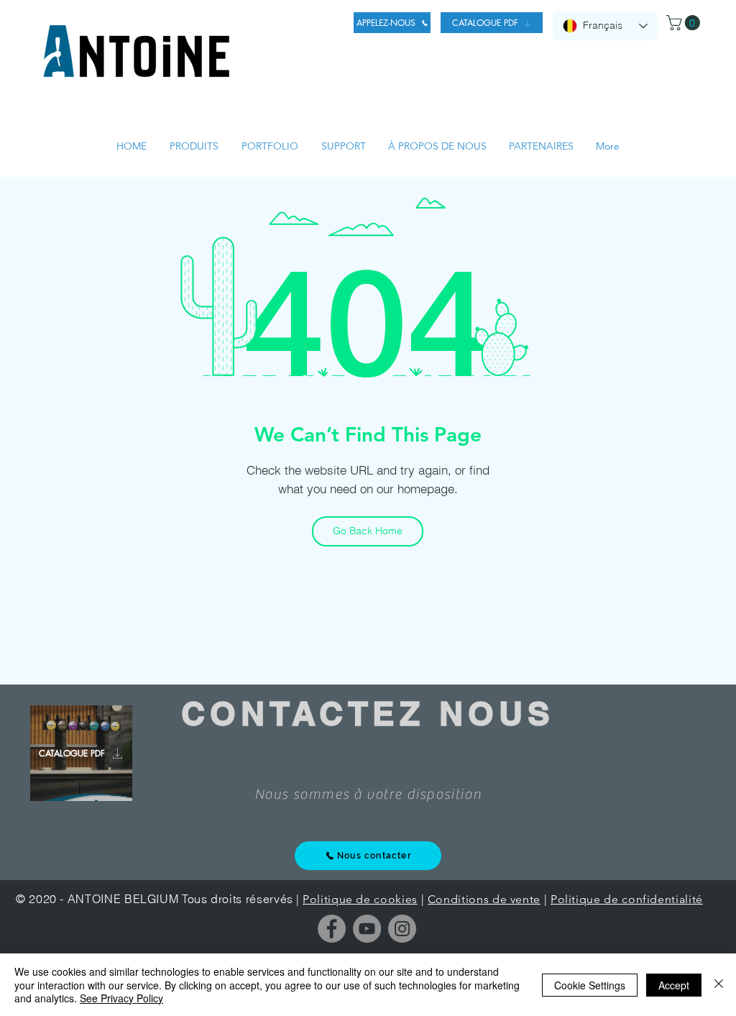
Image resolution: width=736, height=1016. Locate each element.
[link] (685, 22)
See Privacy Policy (121, 998)
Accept (673, 985)
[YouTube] (367, 929)
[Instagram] (402, 929)
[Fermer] (718, 984)
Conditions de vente (484, 899)
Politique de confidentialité (627, 899)
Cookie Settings (589, 985)
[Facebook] (332, 929)
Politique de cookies (360, 899)
